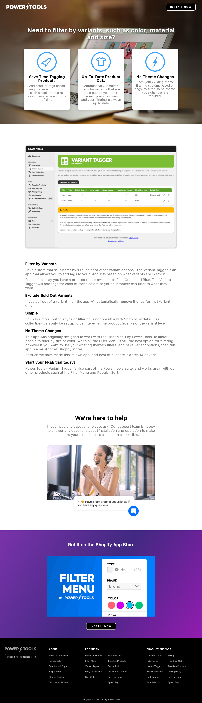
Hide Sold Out (115, 655)
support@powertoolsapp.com (22, 657)
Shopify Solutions (57, 677)
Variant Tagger (92, 666)
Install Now (180, 7)
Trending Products (117, 661)
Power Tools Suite (94, 655)
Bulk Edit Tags (115, 677)
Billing (171, 655)
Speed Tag (113, 682)
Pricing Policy (114, 666)
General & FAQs (155, 655)
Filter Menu (91, 661)
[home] (26, 7)
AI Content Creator (117, 671)
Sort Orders (91, 677)
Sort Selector (153, 682)
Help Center (55, 671)
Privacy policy (55, 661)
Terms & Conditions (58, 655)
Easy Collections (93, 671)
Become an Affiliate (58, 682)
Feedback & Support (59, 666)
